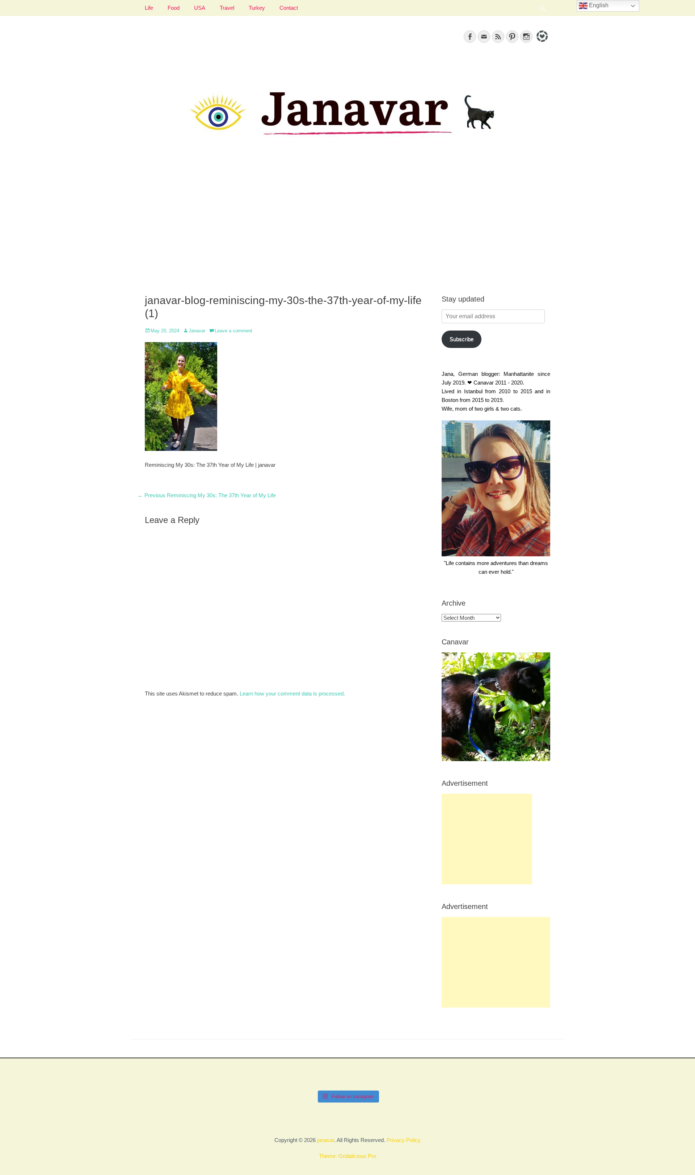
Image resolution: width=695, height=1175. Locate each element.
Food (174, 8)
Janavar (197, 330)
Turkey (257, 8)
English (597, 5)
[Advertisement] (347, 225)
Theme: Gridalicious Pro (347, 1156)
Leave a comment (233, 330)
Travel (227, 8)
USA (199, 8)
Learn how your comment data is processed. (292, 693)
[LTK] (541, 43)
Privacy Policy (404, 1140)
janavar (325, 1140)
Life (149, 8)
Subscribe (461, 339)
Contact (288, 8)
